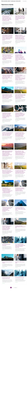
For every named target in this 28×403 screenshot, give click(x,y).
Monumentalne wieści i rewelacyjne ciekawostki (10, 1)
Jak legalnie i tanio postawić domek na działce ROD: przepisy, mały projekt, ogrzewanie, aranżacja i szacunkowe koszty (7, 227)
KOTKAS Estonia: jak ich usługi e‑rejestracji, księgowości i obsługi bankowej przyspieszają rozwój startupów (7, 209)
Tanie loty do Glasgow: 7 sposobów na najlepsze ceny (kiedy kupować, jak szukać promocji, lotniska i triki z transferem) (20, 115)
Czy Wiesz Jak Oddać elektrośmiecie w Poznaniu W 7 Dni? (20, 226)
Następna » (15, 287)
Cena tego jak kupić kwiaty (19, 277)
